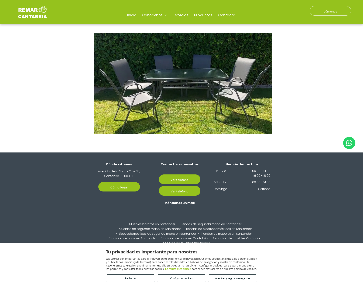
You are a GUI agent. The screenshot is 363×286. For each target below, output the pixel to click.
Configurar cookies (181, 278)
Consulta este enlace (178, 269)
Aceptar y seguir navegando (232, 278)
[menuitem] (131, 15)
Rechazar (130, 278)
